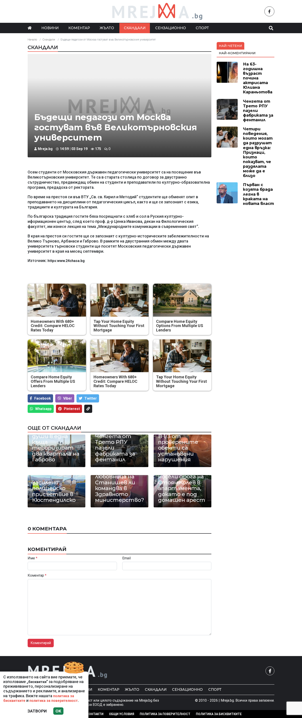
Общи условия (121, 714)
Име (32, 558)
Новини (50, 28)
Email (126, 558)
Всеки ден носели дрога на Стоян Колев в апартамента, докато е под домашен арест (181, 485)
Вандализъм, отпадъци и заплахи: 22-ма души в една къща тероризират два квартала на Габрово (55, 439)
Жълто (107, 28)
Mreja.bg (45, 149)
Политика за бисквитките (219, 714)
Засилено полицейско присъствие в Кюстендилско (54, 491)
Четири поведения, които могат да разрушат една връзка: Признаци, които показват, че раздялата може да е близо (258, 152)
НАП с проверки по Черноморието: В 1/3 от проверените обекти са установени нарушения (181, 439)
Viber (67, 398)
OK (58, 711)
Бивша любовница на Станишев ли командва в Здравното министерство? (119, 485)
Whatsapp (43, 409)
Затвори (37, 711)
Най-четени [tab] (230, 46)
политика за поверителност (53, 701)
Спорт (202, 28)
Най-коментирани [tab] (237, 53)
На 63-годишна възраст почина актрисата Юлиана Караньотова (257, 78)
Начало (32, 39)
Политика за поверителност (165, 714)
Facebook (42, 398)
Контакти (95, 714)
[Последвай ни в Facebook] (269, 11)
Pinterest (72, 409)
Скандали (134, 28)
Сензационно (170, 28)
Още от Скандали (54, 428)
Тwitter (90, 398)
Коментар (79, 28)
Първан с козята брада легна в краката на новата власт (258, 194)
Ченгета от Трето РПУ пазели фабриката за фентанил (115, 448)
